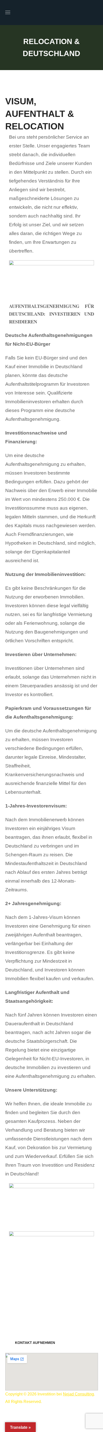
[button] (96, 13)
